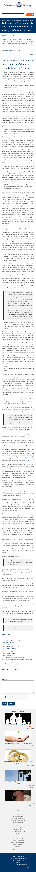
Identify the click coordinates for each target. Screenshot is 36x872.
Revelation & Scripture (18, 816)
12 (5, 552)
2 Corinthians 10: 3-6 (11, 650)
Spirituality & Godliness (18, 827)
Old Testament (18, 813)
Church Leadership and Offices (18, 831)
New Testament (18, 814)
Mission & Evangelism (18, 844)
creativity (18, 43)
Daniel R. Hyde (30, 745)
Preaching (18, 833)
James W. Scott (30, 803)
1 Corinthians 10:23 (11, 648)
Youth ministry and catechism (18, 836)
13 (24, 621)
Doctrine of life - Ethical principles (18, 824)
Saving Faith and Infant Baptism (18, 802)
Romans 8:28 (9, 655)
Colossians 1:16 (10, 642)
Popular (31, 726)
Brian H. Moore (30, 765)
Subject (4, 679)
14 (13, 628)
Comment (5, 685)
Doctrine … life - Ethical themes (13, 20)
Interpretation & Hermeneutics (18, 818)
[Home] (18, 4)
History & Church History (18, 840)
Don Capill (13, 35)
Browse (12, 11)
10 (27, 403)
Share (31, 54)
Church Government (18, 838)
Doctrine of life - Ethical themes (18, 825)
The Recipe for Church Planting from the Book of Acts (18, 743)
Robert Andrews (30, 728)
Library (3, 20)
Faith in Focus (9, 50)
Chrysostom (23, 864)
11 (28, 460)
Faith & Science (18, 848)
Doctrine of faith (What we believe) (18, 820)
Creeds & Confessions (18, 822)
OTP (24, 11)
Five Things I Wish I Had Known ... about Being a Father (18, 724)
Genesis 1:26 (9, 639)
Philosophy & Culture (18, 849)
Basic (4, 35)
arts (5, 41)
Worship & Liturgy (18, 829)
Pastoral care (18, 835)
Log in (18, 11)
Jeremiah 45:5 (9, 663)
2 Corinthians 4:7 (10, 653)
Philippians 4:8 (9, 644)
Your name (5, 674)
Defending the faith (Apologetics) (18, 842)
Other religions (18, 846)
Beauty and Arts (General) (27, 20)
